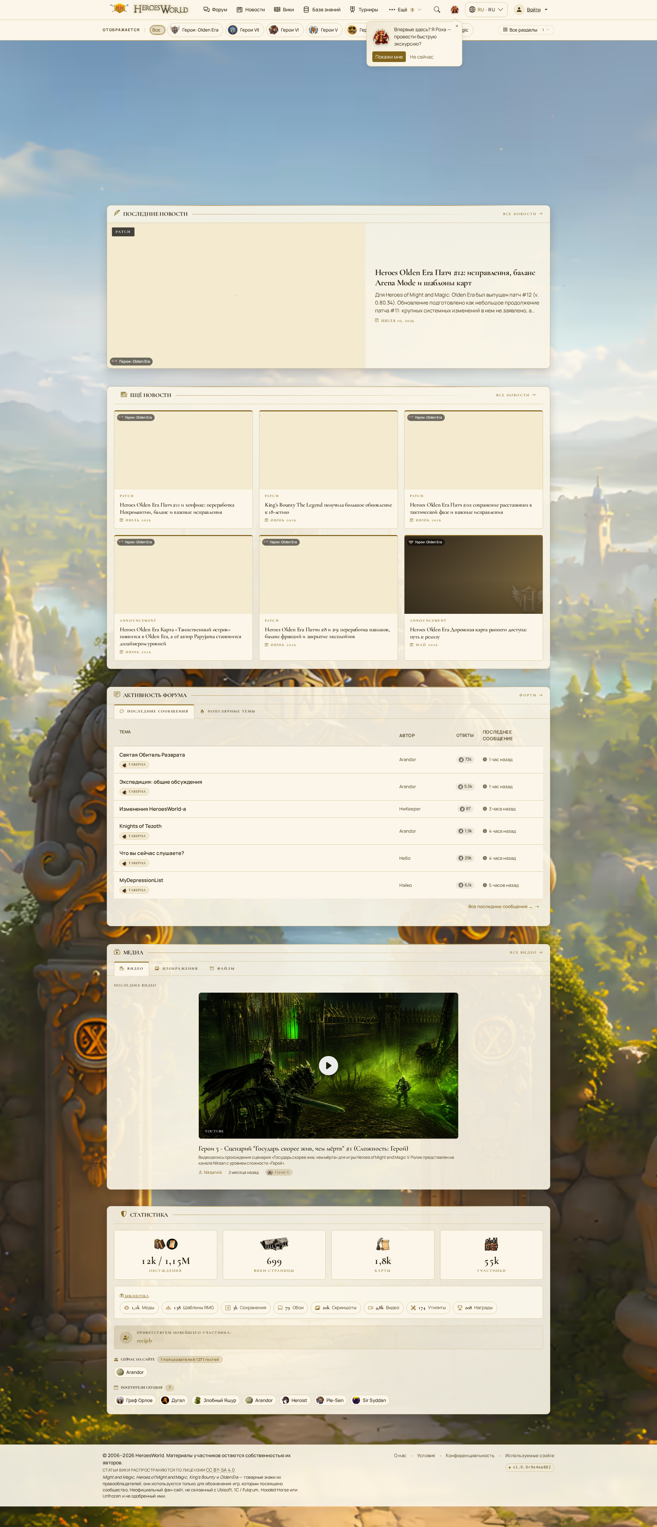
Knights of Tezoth (140, 826)
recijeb (144, 1340)
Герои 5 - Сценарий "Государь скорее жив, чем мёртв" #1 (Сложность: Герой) (303, 1148)
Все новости (520, 214)
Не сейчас (422, 56)
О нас (400, 1455)
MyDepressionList (141, 880)
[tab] (154, 711)
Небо (405, 858)
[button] (530, 9)
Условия (426, 1455)
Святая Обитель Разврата (152, 754)
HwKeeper (410, 809)
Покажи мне (389, 56)
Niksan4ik (213, 1172)
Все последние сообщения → (500, 906)
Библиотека (136, 1296)
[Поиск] (437, 9)
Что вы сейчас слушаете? (151, 853)
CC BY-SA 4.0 (220, 1470)
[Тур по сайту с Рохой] (454, 9)
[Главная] (148, 9)
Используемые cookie (529, 1455)
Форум (528, 695)
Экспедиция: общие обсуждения (160, 781)
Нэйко (405, 885)
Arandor (407, 759)
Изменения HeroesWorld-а (152, 808)
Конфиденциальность (470, 1455)
